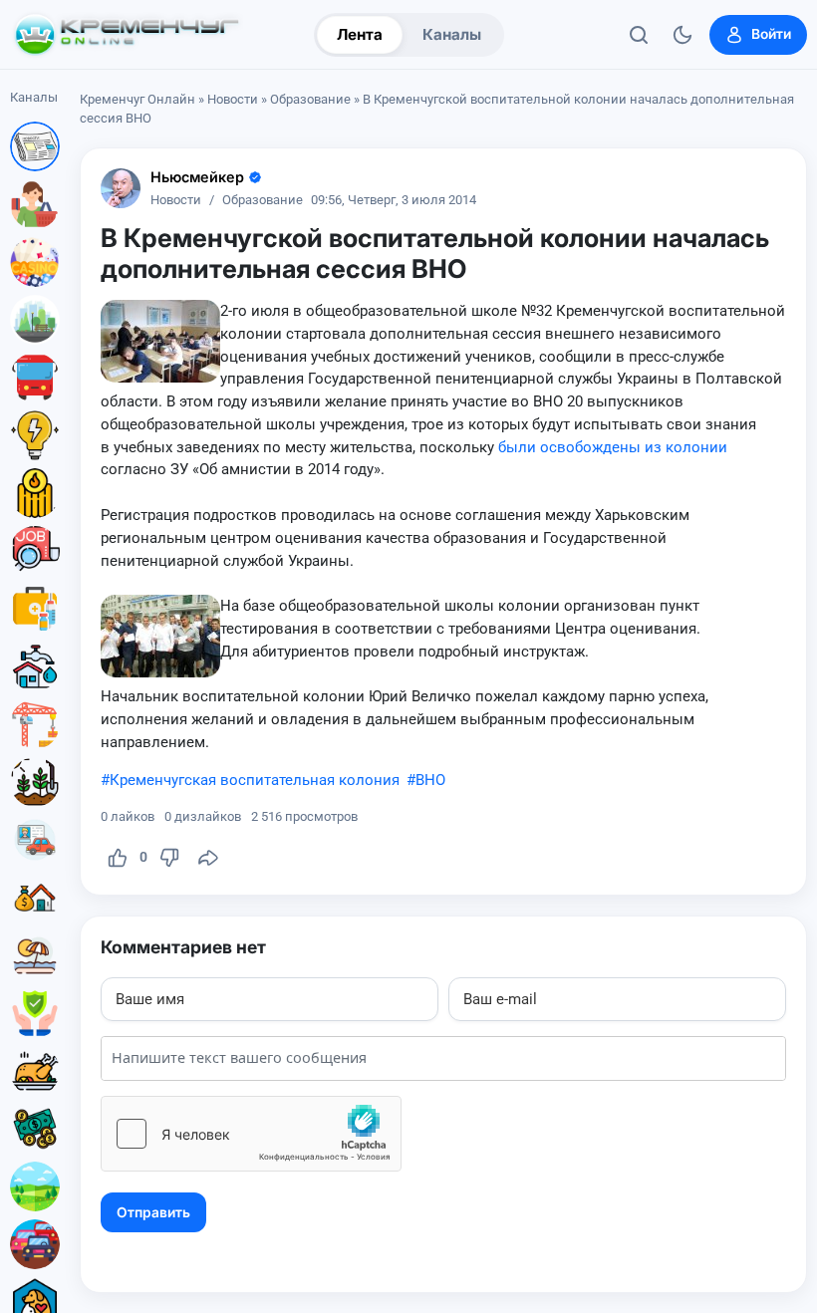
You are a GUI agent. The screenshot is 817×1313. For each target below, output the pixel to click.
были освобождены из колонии (612, 447)
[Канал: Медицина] (35, 609)
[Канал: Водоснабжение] (35, 666)
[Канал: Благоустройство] (35, 320)
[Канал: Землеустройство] (35, 1186)
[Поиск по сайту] (639, 35)
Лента (360, 34)
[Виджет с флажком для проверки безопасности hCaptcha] (251, 1134)
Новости (232, 99)
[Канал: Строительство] (35, 724)
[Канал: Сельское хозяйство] (35, 782)
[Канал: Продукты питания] (35, 1071)
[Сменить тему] (682, 35)
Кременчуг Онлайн (137, 99)
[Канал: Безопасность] (35, 1013)
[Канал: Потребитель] (35, 204)
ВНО (430, 780)
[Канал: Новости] (35, 146)
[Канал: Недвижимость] (35, 897)
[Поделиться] (208, 858)
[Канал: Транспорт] (35, 377)
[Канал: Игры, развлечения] (35, 262)
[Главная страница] (126, 35)
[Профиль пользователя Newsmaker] (120, 188)
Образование (310, 99)
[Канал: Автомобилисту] (35, 840)
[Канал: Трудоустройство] (35, 551)
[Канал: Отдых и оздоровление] (35, 955)
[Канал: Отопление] (35, 493)
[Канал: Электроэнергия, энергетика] (35, 435)
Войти (771, 34)
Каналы (451, 34)
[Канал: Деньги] (35, 1129)
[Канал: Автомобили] (35, 1244)
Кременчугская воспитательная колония (255, 780)
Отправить (153, 1212)
